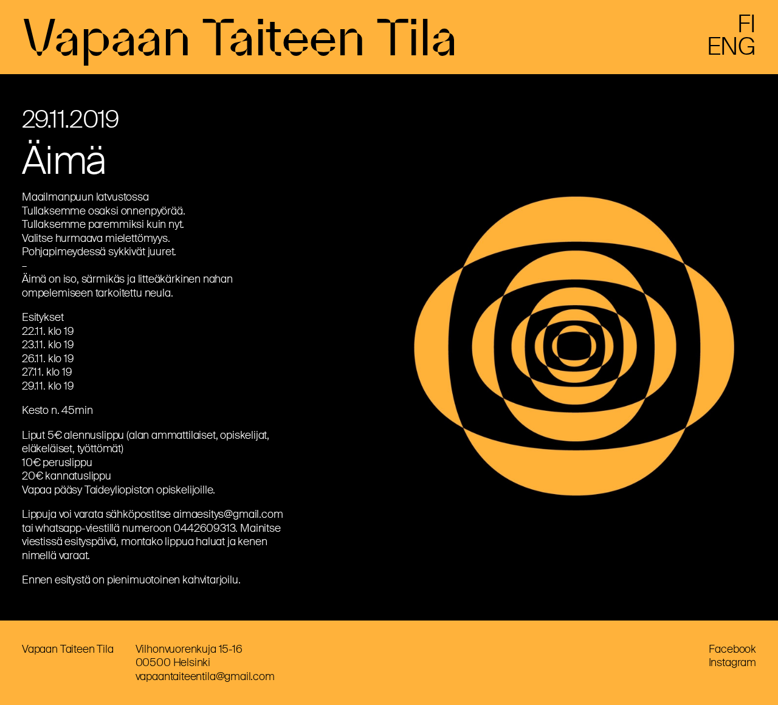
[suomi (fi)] (746, 28)
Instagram (732, 662)
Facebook (732, 649)
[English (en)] (731, 51)
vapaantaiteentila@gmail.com (205, 676)
